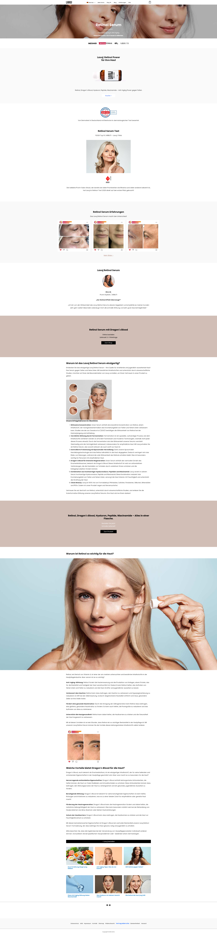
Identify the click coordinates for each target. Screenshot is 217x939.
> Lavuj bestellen (108, 841)
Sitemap (101, 923)
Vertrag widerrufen (122, 923)
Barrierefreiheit (135, 923)
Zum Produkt (108, 531)
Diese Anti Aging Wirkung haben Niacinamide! (79, 896)
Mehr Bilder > (108, 255)
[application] (94, 2)
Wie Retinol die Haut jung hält (135, 895)
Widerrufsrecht (110, 923)
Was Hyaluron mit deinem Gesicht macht (108, 896)
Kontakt (94, 923)
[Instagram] (110, 905)
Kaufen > (108, 96)
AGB (81, 923)
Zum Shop (108, 343)
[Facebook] (107, 905)
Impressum (87, 923)
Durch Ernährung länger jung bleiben (77, 867)
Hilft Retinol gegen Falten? (134, 867)
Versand (143, 923)
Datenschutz (75, 923)
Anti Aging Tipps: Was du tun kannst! (106, 867)
